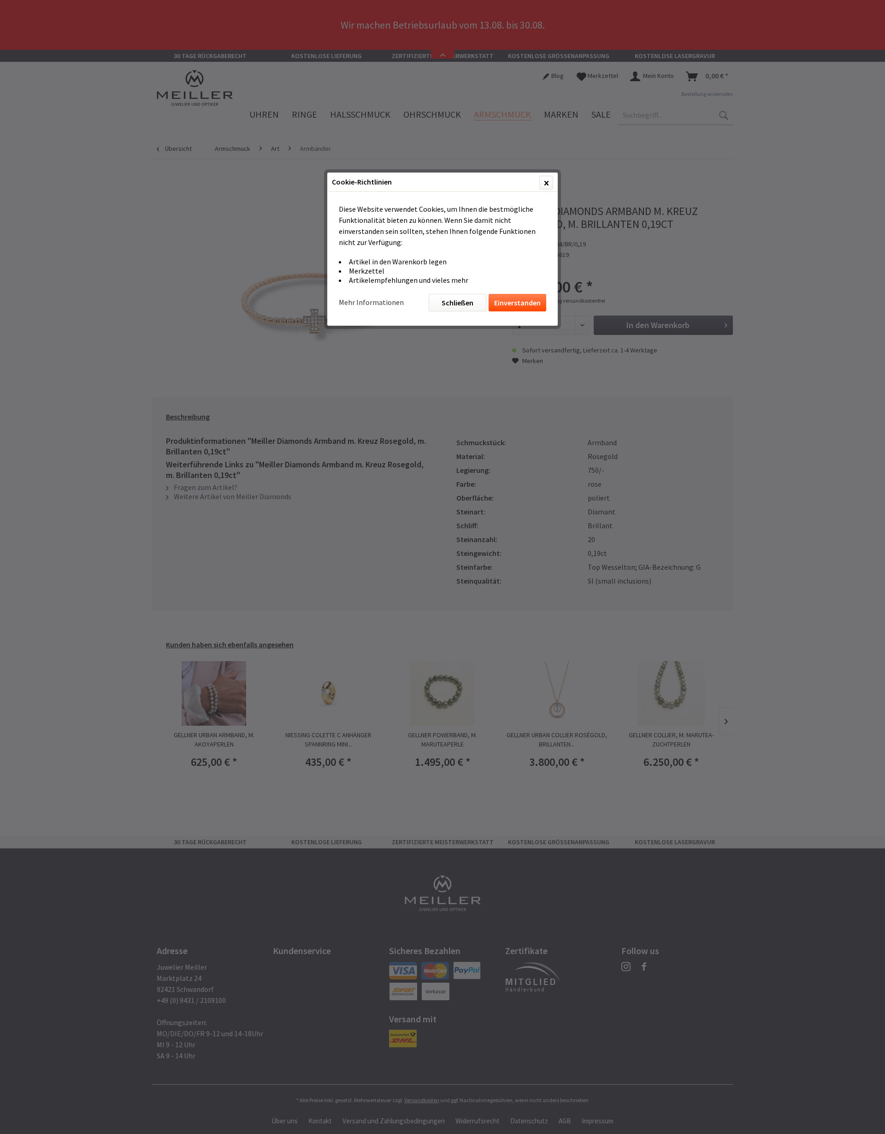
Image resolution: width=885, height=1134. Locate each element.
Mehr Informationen (371, 302)
